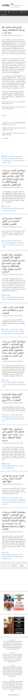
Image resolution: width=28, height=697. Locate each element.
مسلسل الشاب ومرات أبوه (8, 210)
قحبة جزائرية (8, 418)
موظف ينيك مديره (6, 467)
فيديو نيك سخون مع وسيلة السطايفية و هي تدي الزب (13, 29)
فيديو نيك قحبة (12, 502)
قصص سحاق (7, 295)
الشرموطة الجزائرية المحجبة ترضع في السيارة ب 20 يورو (12, 397)
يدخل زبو (13, 160)
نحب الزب (18, 244)
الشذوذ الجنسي (19, 297)
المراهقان (16, 556)
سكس (19, 240)
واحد (11, 4)
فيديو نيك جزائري (21, 502)
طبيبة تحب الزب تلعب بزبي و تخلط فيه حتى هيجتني (13, 310)
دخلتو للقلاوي (22, 499)
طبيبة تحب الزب (15, 333)
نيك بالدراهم (12, 244)
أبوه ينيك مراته (20, 382)
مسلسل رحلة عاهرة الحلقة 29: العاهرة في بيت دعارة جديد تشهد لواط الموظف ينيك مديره (13, 434)
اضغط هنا (4, 115)
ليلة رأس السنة (8, 208)
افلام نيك (12, 665)
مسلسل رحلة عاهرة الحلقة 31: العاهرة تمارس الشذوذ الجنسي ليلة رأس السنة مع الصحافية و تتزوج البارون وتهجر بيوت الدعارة (13, 263)
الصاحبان (13, 554)
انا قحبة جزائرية (20, 242)
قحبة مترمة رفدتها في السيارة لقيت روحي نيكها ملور (13, 478)
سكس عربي (7, 240)
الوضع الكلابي (15, 208)
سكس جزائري (18, 156)
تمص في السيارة (20, 416)
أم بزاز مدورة (19, 554)
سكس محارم (7, 206)
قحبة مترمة (4, 504)
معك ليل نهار (12, 639)
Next (21, 565)
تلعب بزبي (14, 331)
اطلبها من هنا (5, 138)
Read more (9, 202)
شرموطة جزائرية (11, 158)
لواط (12, 465)
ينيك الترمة (7, 160)
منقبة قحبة (18, 160)
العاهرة (8, 297)
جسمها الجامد (10, 556)
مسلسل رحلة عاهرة (7, 299)
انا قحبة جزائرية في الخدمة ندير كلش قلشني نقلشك (11, 221)
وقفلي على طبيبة (6, 333)
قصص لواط (7, 463)
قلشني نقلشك (11, 242)
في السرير (9, 382)
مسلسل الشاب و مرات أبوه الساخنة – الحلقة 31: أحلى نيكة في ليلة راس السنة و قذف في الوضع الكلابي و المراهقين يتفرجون (13, 177)
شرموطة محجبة (15, 418)
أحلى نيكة (21, 208)
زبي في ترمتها (7, 499)
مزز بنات (12, 679)
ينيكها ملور (4, 162)
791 (14, 565)
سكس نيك (11, 156)
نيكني (7, 244)
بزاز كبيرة (6, 552)
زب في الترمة (15, 499)
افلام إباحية (12, 652)
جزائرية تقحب (12, 416)
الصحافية (13, 297)
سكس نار (6, 329)
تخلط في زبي (21, 331)
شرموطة (6, 156)
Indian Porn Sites (23, 11)
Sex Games (3, 14)
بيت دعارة (16, 465)
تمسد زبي (9, 331)
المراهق (14, 382)
